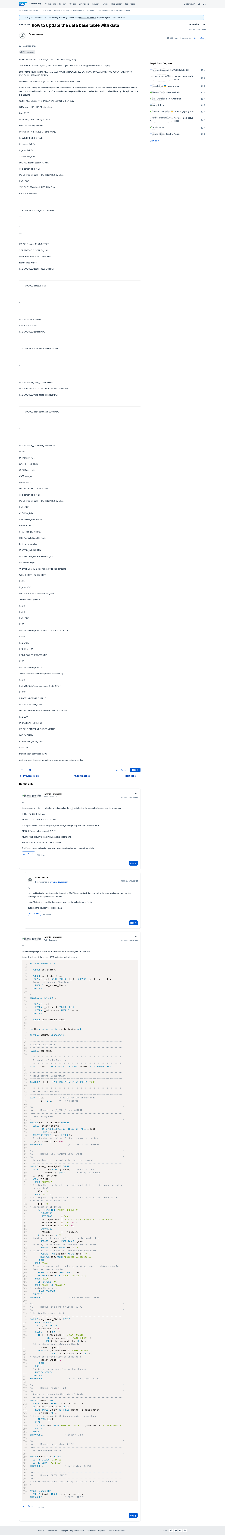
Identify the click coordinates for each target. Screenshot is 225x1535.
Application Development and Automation (69, 10)
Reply (133, 863)
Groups (72, 4)
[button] (195, 38)
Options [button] (203, 24)
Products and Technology (55, 4)
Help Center (116, 4)
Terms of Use (52, 1531)
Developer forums (87, 17)
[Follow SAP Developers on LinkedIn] (185, 1531)
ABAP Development (27, 52)
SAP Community (25, 10)
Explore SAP (189, 4)
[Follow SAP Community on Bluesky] (176, 1531)
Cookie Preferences (116, 1531)
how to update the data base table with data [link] (114, 10)
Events (105, 4)
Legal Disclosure (77, 1531)
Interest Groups (46, 10)
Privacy (41, 1531)
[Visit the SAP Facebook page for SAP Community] (171, 1531)
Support (101, 1531)
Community (35, 4)
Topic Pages (130, 4)
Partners (95, 4)
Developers (84, 4)
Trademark (91, 1531)
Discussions (91, 10)
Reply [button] (135, 770)
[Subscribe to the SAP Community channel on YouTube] (180, 1531)
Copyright (64, 1531)
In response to (52, 882)
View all (153, 141)
